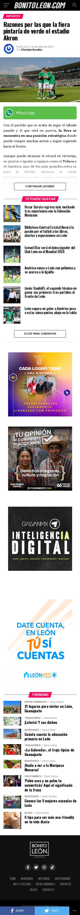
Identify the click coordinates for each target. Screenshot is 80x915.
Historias (44, 879)
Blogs (33, 890)
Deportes (65, 884)
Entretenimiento (45, 884)
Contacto (48, 890)
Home (13, 879)
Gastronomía (62, 879)
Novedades (27, 879)
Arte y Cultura (22, 884)
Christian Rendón (31, 49)
